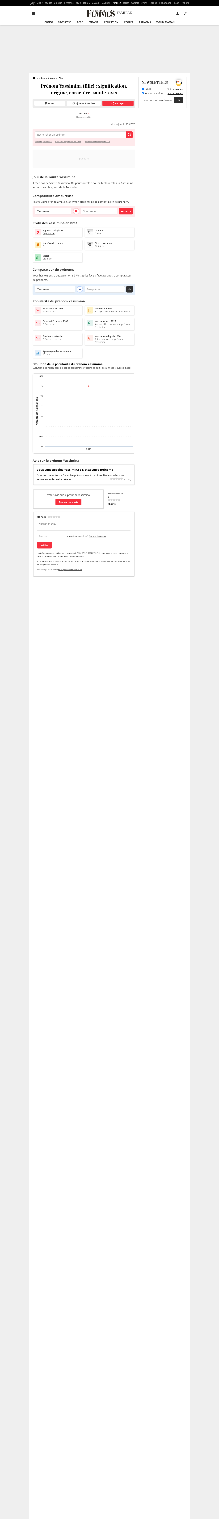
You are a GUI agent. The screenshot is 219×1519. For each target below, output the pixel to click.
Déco (78, 3)
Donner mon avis (68, 502)
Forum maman (165, 22)
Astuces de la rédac (154, 93)
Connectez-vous (97, 536)
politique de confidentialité (70, 569)
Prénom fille (56, 78)
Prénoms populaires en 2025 (68, 141)
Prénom (42, 78)
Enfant (93, 22)
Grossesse (64, 22)
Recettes (69, 3)
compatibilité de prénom (113, 202)
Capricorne (49, 233)
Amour (96, 3)
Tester (124, 211)
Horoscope (165, 3)
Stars (144, 3)
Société (135, 3)
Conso (48, 22)
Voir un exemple (175, 89)
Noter (51, 103)
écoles (128, 22)
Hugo (176, 3)
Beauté (48, 3)
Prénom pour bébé (43, 141)
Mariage (106, 3)
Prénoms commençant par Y (97, 141)
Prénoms (145, 22)
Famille (117, 3)
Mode (40, 3)
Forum (185, 3)
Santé (126, 3)
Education (111, 22)
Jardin (86, 3)
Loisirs (153, 3)
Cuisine (58, 3)
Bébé (80, 22)
